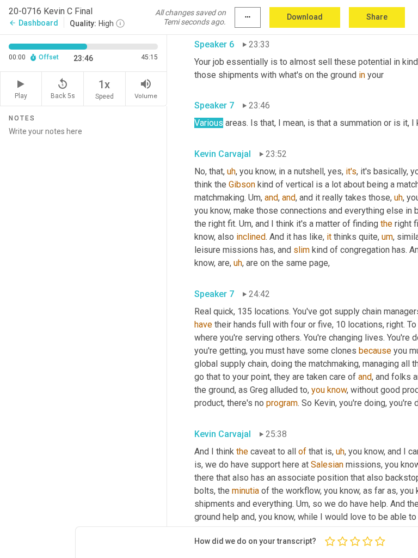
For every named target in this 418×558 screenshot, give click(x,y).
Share (377, 17)
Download (305, 17)
